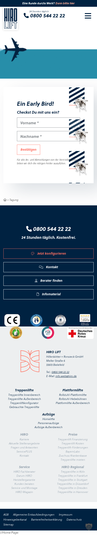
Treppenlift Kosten (73, 443)
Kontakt (51, 267)
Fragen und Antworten (24, 447)
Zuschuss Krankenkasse (73, 456)
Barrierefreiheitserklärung (46, 519)
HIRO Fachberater (24, 472)
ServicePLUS (24, 451)
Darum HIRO (24, 476)
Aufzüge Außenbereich (48, 427)
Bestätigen (29, 149)
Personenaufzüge (48, 423)
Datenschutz (74, 519)
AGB (6, 514)
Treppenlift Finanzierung (73, 439)
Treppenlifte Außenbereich (24, 399)
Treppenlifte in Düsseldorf (73, 484)
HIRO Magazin (24, 492)
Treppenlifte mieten (73, 460)
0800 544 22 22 (51, 229)
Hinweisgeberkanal (15, 519)
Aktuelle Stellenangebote (24, 443)
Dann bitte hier (65, 3)
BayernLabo (73, 451)
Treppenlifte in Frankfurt (73, 476)
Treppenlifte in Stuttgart (72, 480)
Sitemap (8, 524)
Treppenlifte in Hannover (73, 492)
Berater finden (50, 280)
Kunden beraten (24, 484)
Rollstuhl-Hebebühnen (73, 399)
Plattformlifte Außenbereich (73, 403)
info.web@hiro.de (66, 376)
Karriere (24, 439)
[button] (89, 527)
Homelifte (48, 419)
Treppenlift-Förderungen (73, 447)
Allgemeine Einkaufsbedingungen (33, 514)
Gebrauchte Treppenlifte (24, 407)
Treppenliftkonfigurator (24, 403)
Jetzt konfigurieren (51, 253)
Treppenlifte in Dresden (72, 488)
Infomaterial (51, 294)
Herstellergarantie (24, 480)
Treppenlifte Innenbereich (24, 395)
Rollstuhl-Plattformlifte (73, 395)
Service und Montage (24, 488)
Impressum (65, 514)
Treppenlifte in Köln (73, 472)
